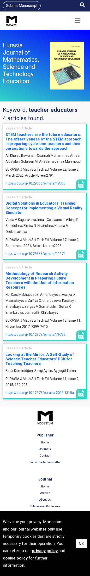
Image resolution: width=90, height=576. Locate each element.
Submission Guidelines (45, 506)
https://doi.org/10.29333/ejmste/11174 (36, 254)
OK (81, 543)
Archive (45, 493)
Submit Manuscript (21, 5)
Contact (45, 455)
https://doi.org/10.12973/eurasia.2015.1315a (40, 393)
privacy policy (45, 550)
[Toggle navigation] (77, 20)
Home (45, 442)
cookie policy (15, 558)
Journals (45, 449)
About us (45, 499)
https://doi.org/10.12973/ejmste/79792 (36, 334)
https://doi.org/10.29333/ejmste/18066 (36, 183)
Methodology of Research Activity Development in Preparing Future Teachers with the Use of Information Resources (40, 280)
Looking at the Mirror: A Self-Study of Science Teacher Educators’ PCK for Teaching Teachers (40, 359)
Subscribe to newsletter (45, 462)
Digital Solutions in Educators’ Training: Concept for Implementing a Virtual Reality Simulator (44, 208)
